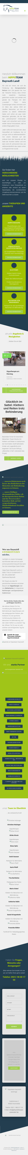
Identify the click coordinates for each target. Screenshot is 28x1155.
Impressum (22, 1149)
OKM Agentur (16, 1149)
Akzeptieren (14, 1068)
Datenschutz (14, 1150)
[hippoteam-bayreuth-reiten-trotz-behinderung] (14, 418)
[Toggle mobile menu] (25, 11)
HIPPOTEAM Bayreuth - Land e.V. (17, 1147)
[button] (4, 385)
